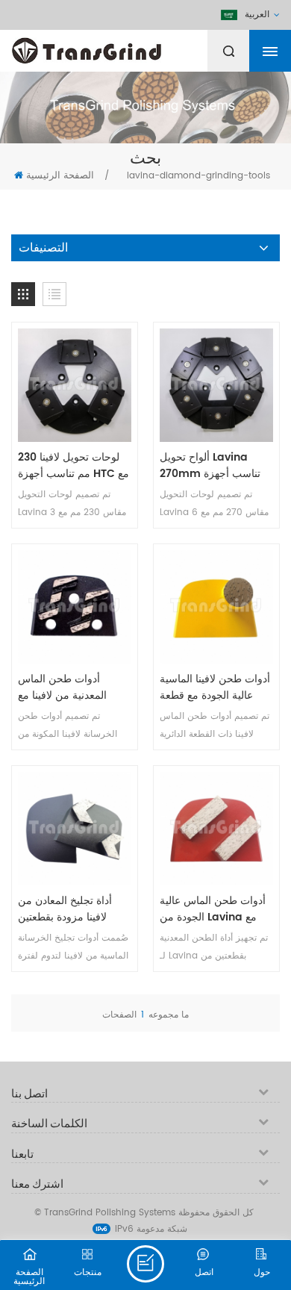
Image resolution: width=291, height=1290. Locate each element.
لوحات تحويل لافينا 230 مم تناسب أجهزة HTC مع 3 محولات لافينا (73, 465)
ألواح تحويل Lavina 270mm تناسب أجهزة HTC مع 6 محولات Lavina (210, 465)
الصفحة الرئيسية (60, 176)
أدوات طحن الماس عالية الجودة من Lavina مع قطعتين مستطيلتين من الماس (213, 909)
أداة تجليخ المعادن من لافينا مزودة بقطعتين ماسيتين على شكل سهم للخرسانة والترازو (71, 909)
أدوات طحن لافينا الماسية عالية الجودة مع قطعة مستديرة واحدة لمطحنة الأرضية (215, 687)
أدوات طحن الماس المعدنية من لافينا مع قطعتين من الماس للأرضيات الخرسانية (62, 687)
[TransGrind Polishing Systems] (123, 47)
